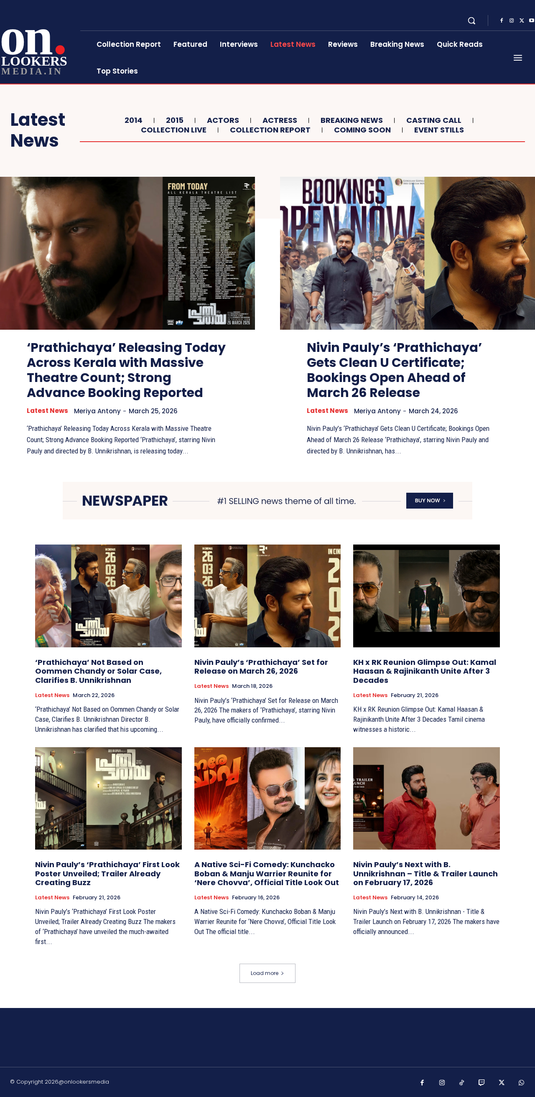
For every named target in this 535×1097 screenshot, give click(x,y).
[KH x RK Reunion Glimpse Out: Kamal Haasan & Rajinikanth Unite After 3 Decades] (426, 596)
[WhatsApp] (522, 1083)
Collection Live (173, 130)
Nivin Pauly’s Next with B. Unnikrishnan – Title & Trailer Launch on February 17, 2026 (425, 873)
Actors (223, 120)
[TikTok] (462, 1083)
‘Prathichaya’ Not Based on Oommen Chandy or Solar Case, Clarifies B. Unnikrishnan (98, 671)
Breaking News (352, 120)
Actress (279, 120)
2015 (174, 120)
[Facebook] (502, 21)
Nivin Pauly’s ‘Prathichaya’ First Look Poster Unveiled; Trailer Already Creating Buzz (107, 873)
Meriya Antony (97, 411)
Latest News (47, 411)
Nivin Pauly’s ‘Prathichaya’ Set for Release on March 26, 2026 (261, 667)
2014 (134, 120)
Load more (264, 973)
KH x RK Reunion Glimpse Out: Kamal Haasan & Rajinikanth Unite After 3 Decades (424, 671)
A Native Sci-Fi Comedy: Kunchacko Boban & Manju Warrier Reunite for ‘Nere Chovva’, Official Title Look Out (266, 873)
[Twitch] (482, 1083)
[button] (471, 20)
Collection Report (270, 130)
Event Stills (439, 130)
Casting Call (433, 120)
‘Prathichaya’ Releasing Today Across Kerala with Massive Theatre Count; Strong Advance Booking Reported (126, 370)
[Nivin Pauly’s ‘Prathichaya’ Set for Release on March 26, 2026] (267, 596)
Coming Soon (362, 130)
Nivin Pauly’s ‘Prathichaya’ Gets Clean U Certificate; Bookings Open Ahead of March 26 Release (394, 370)
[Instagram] (512, 21)
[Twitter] (522, 21)
